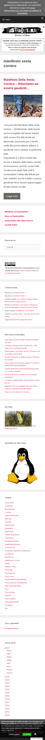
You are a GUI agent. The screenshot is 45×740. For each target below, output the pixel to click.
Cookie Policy (11, 225)
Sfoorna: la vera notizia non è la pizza (17, 392)
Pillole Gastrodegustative (13, 586)
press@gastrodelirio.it (27, 50)
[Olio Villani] (18, 426)
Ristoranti (8, 595)
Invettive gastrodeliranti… (13, 544)
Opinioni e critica (10, 567)
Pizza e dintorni (10, 592)
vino (23, 8)
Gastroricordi (9, 531)
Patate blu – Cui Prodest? (26, 311)
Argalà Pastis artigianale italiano (21, 320)
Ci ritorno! (8, 512)
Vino (6, 608)
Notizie (7, 563)
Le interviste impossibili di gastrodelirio (17, 551)
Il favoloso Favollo (19, 292)
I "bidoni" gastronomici (12, 535)
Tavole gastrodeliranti (12, 602)
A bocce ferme (9, 503)
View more (18, 730)
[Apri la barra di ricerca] (42, 18)
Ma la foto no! (9, 557)
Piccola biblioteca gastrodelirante (16, 579)
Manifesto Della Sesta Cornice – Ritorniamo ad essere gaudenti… (21, 84)
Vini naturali (9, 605)
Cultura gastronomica (12, 515)
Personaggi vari (10, 573)
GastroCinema (9, 525)
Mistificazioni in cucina (12, 560)
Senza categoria (10, 599)
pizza (32, 8)
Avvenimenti (9, 506)
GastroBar (8, 522)
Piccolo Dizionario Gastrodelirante (16, 583)
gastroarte (8, 519)
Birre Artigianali (10, 509)
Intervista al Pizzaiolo (12, 541)
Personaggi (8, 570)
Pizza (6, 589)
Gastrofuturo (9, 528)
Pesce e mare (9, 576)
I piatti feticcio (9, 538)
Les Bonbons (9, 554)
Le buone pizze (10, 547)
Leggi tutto (12, 196)
